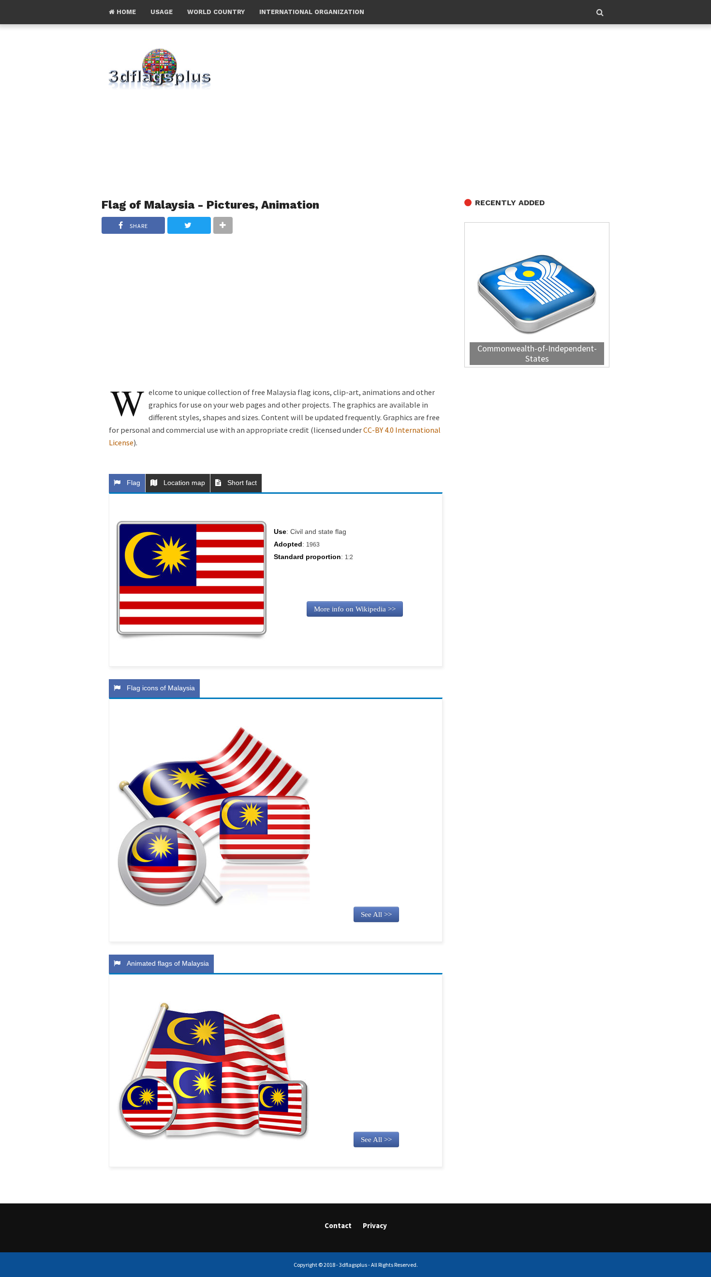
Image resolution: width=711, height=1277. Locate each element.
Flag (131, 482)
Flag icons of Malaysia (159, 688)
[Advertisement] (428, 112)
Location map (182, 482)
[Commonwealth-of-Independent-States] (536, 296)
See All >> (376, 914)
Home (125, 11)
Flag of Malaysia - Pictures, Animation (210, 205)
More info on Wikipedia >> (355, 609)
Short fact (240, 482)
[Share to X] (189, 225)
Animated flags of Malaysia (166, 963)
